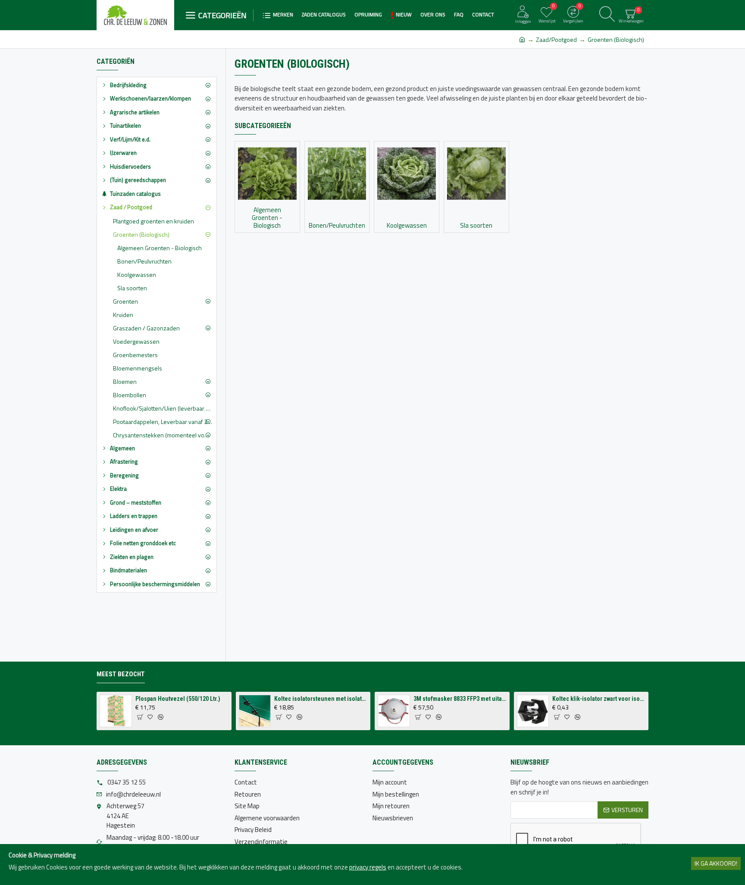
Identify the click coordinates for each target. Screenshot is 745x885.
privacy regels (367, 867)
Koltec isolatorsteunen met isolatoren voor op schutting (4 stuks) (320, 698)
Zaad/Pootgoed (556, 39)
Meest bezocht (121, 674)
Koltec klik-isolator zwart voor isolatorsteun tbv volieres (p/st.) (598, 698)
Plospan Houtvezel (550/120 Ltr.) (177, 698)
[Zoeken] (607, 15)
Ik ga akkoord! (716, 863)
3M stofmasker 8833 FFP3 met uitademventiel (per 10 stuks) (460, 698)
